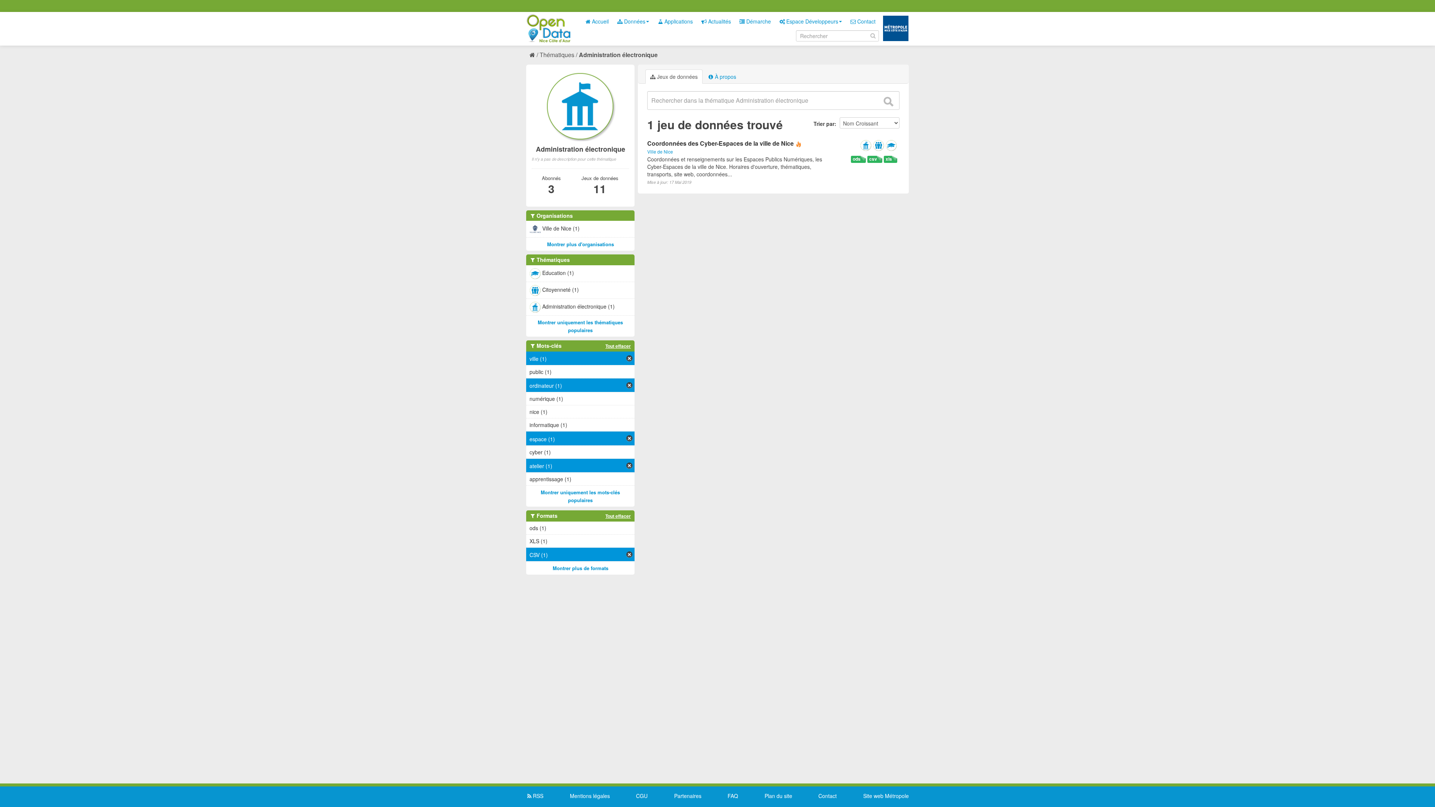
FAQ (733, 796)
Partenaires (687, 796)
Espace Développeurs (811, 21)
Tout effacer (618, 346)
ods (857, 159)
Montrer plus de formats (580, 568)
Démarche (758, 21)
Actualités (719, 21)
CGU (642, 796)
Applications (678, 21)
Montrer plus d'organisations (580, 244)
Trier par (824, 123)
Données (634, 21)
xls (889, 159)
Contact (866, 21)
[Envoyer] (888, 101)
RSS (537, 796)
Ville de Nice (660, 151)
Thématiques (557, 54)
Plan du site (778, 796)
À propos (724, 76)
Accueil (599, 21)
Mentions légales (590, 796)
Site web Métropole (886, 796)
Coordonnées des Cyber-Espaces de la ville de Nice (720, 143)
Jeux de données (676, 76)
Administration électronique (618, 54)
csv (873, 159)
